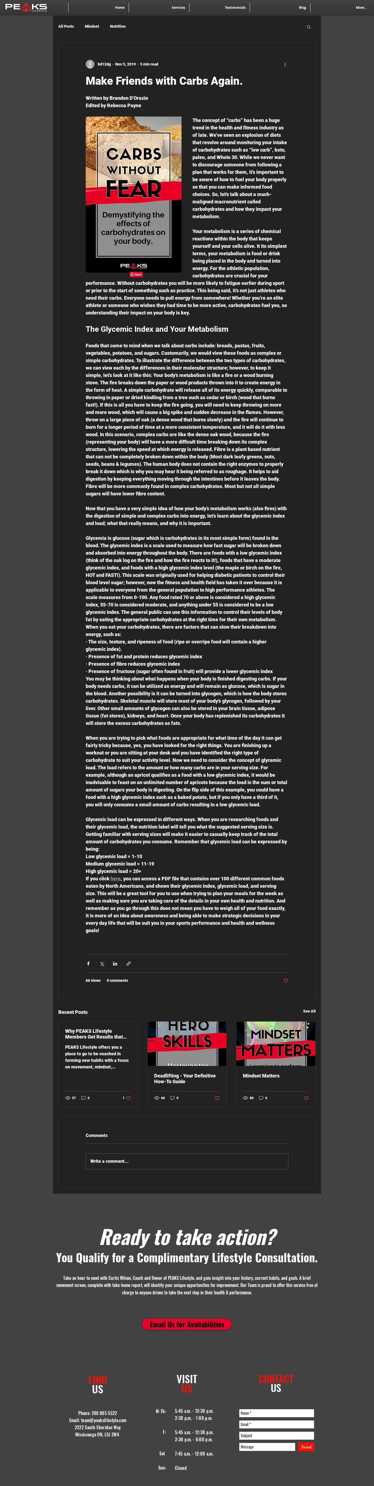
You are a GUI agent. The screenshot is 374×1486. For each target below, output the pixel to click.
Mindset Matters (261, 1076)
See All (309, 1011)
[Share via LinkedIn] (115, 963)
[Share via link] (128, 963)
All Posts (66, 26)
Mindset (92, 26)
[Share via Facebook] (88, 963)
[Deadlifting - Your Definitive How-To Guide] (187, 1044)
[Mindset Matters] (275, 1044)
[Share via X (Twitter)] (101, 963)
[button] (308, 26)
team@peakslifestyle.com (103, 1420)
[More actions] (285, 64)
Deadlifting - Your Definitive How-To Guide (185, 1078)
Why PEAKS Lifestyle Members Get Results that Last (94, 1034)
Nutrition (118, 26)
